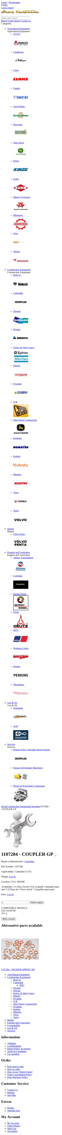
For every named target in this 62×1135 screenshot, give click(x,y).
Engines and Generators (18, 552)
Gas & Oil (12, 702)
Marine (10, 529)
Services (11, 744)
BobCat (17, 980)
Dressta (16, 990)
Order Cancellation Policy (19, 1074)
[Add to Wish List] (55, 855)
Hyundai (17, 998)
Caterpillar (18, 982)
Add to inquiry (37, 902)
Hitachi (16, 996)
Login (4, 2)
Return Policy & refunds (18, 1048)
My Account (13, 1123)
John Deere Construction (25, 1004)
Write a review (8, 919)
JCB (15, 1001)
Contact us (26, 21)
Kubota (16, 1009)
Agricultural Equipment (18, 28)
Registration (14, 2)
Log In (12, 876)
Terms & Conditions (16, 1051)
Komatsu (17, 1006)
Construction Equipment (18, 269)
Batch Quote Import (10, 21)
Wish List (11, 1128)
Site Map (11, 1095)
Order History (13, 1126)
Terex (16, 1014)
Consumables (13, 1025)
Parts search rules (15, 1066)
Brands (10, 1108)
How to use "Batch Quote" (20, 1072)
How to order (13, 1069)
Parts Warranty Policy (17, 1077)
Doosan (17, 988)
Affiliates (11, 1043)
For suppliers (13, 1054)
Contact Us (12, 1090)
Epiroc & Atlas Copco (23, 993)
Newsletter (12, 1131)
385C (22, 985)
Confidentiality (14, 1046)
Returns (11, 1092)
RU (6, 5)
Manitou (17, 1012)
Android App (13, 1110)
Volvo (16, 1017)
